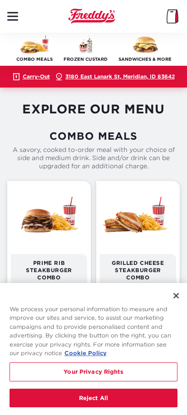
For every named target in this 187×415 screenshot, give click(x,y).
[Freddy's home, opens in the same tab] (91, 16)
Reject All (93, 390)
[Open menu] (12, 16)
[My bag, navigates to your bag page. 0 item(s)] (172, 16)
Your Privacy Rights (93, 364)
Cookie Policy (85, 345)
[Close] (176, 288)
